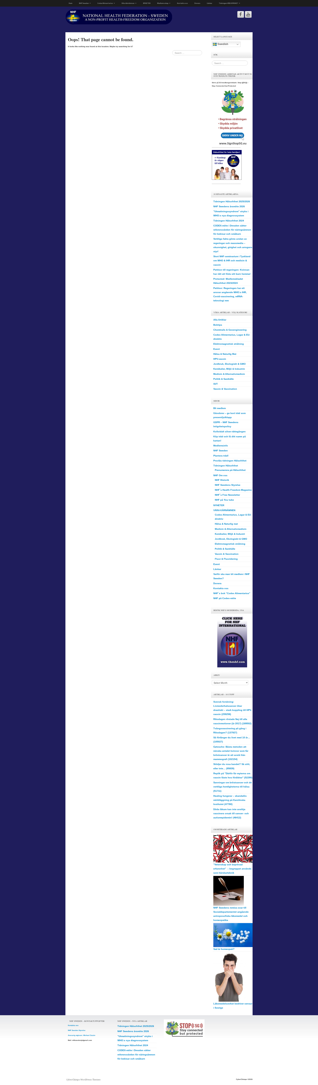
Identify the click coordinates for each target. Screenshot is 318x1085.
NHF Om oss (220, 475)
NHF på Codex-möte (224, 598)
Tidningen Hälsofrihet (225, 465)
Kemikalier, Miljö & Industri (230, 534)
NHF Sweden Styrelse (76, 1030)
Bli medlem (219, 408)
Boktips (217, 325)
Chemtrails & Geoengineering (230, 329)
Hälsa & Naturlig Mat (224, 354)
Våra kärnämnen (128, 3)
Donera (197, 3)
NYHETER (147, 3)
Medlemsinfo (220, 445)
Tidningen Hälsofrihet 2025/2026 (231, 201)
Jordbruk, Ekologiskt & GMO (229, 364)
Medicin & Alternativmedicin (229, 374)
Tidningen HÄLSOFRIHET (228, 3)
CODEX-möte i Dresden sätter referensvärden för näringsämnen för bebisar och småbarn (232, 229)
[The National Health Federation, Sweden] (119, 17)
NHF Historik (222, 480)
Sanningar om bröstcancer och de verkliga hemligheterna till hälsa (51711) (232, 786)
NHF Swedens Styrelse (227, 485)
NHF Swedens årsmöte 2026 (229, 206)
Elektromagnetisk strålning (228, 344)
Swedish (222, 44)
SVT (215, 384)
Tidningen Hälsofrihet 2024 (228, 220)
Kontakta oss (182, 3)
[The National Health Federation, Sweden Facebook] (240, 14)
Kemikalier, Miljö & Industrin (229, 369)
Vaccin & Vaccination (225, 389)
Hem (70, 3)
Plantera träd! (221, 455)
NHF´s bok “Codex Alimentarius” (231, 593)
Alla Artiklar (219, 319)
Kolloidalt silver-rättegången (229, 431)
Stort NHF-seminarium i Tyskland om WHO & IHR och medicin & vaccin (231, 260)
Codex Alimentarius (105, 3)
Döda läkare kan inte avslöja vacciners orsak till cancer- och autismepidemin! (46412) (231, 813)
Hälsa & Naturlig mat (226, 523)
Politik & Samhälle (223, 379)
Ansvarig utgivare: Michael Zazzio (81, 1035)
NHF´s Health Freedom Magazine (233, 490)
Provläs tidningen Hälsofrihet (229, 460)
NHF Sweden (84, 3)
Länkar (209, 3)
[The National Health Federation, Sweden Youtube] (248, 14)
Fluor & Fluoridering (226, 559)
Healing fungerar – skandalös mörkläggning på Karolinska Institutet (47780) (230, 800)
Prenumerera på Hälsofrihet (230, 470)
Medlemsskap (163, 3)
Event (216, 349)
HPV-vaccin (219, 359)
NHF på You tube (224, 500)
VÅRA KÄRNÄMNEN (224, 510)
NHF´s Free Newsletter (227, 495)
